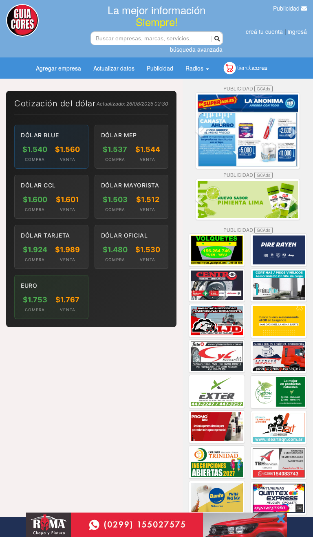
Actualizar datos (113, 68)
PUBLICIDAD (246, 88)
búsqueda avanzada (196, 49)
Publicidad (287, 8)
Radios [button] (195, 68)
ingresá (297, 31)
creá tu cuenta (264, 31)
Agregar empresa (58, 68)
